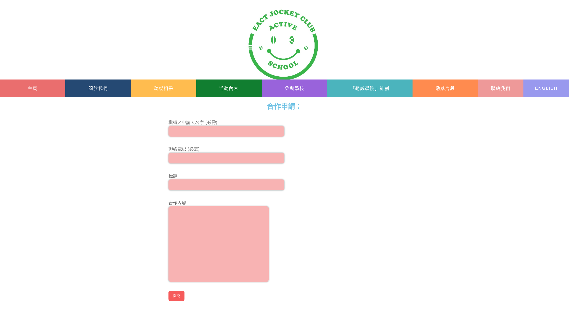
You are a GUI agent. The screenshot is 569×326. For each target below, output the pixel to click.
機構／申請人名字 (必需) (192, 122)
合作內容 (177, 202)
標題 (172, 175)
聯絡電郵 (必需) (184, 149)
